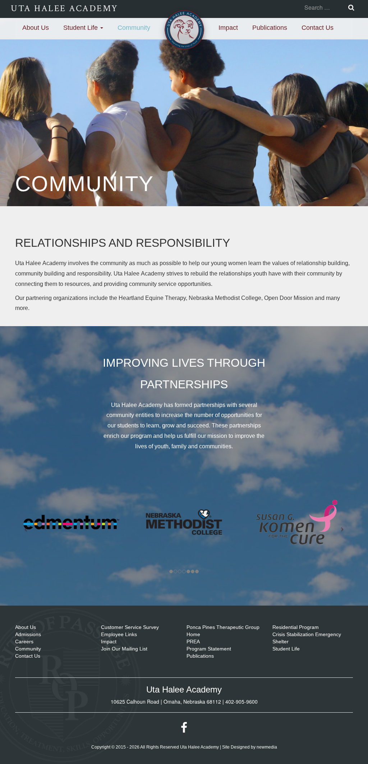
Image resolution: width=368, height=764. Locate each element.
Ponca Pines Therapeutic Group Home (223, 630)
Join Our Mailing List (124, 649)
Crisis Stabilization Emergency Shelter (306, 637)
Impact (228, 27)
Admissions (28, 634)
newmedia (267, 747)
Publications (269, 27)
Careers (24, 641)
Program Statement (209, 649)
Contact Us (318, 27)
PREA (193, 641)
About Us (35, 27)
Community (134, 27)
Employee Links (119, 634)
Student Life (81, 27)
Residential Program (295, 627)
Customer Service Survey (130, 627)
